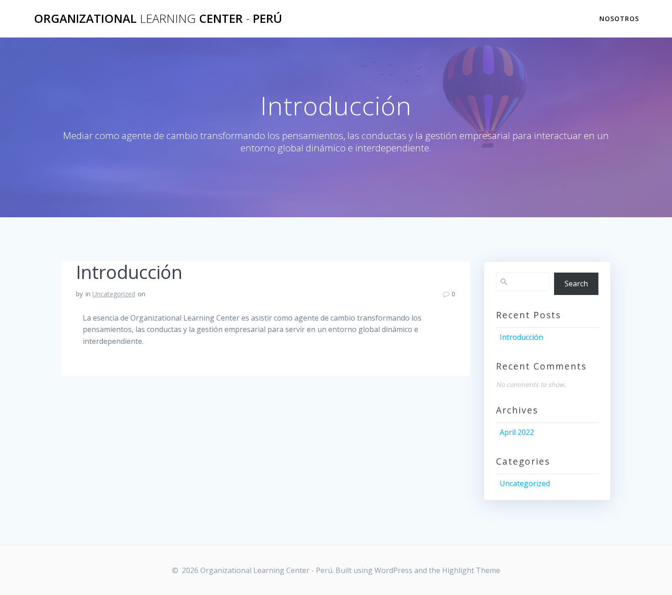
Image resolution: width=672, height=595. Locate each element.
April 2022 (517, 432)
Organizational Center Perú (158, 19)
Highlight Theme (471, 570)
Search (576, 284)
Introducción (521, 337)
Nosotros (619, 18)
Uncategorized (113, 293)
